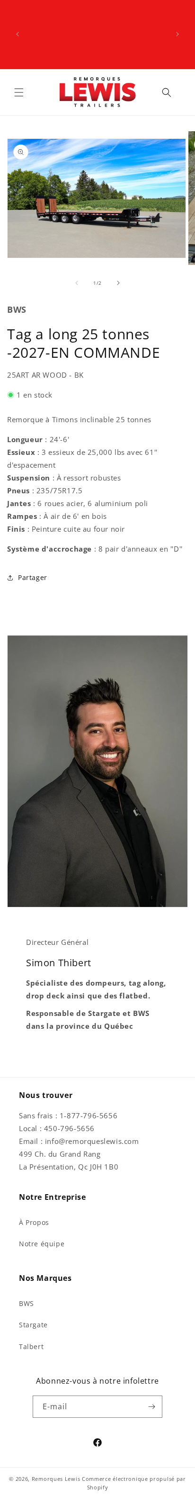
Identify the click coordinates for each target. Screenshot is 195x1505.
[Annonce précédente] (17, 34)
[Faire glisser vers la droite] (118, 282)
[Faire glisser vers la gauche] (76, 282)
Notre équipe (41, 1243)
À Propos (34, 1222)
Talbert (31, 1346)
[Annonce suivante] (177, 34)
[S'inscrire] (151, 1407)
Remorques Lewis (56, 1478)
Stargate (33, 1324)
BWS (26, 1303)
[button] (19, 92)
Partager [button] (32, 577)
